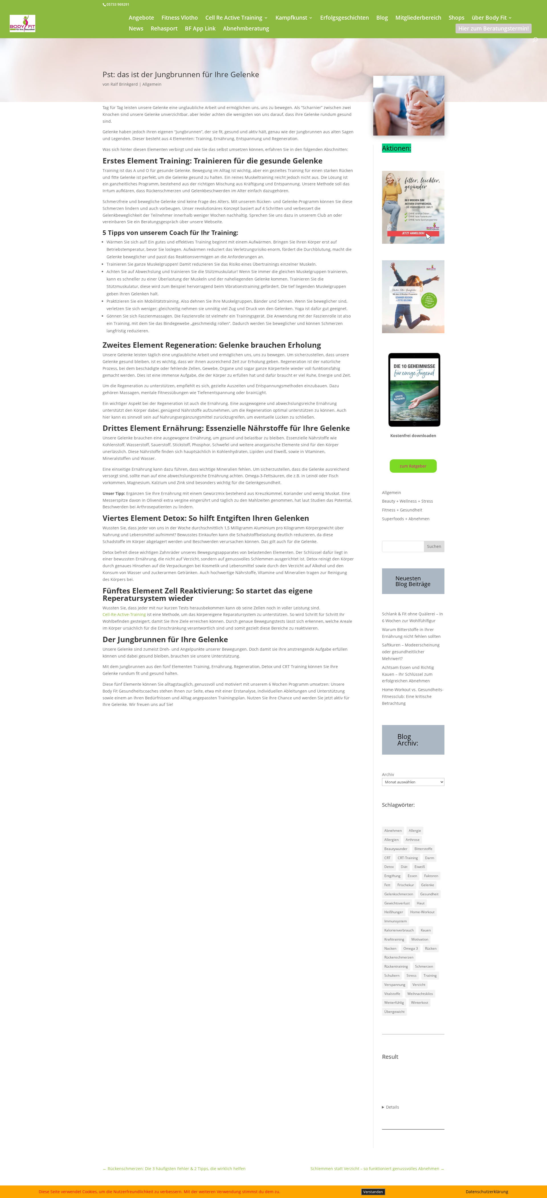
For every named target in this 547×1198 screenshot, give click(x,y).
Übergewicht (394, 1011)
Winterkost (419, 1002)
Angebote (141, 18)
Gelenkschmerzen (398, 894)
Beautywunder (395, 848)
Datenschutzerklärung (487, 1191)
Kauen (426, 930)
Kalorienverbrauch (399, 930)
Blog (382, 18)
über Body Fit (489, 18)
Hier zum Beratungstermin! (493, 28)
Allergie (415, 830)
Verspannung (394, 984)
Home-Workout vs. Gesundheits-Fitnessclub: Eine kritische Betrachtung (413, 696)
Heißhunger (393, 912)
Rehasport (164, 29)
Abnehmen (393, 830)
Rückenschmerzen (398, 957)
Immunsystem (395, 921)
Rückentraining (396, 966)
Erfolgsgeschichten (344, 18)
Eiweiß (420, 866)
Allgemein (152, 84)
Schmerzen (424, 966)
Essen (412, 875)
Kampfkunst (291, 18)
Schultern (391, 975)
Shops (456, 18)
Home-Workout (422, 912)
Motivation (419, 939)
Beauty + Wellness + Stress (407, 501)
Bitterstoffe (423, 848)
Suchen (434, 546)
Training (430, 975)
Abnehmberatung (246, 29)
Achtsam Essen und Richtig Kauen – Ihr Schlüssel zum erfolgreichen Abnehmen (408, 674)
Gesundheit (429, 894)
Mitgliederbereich (418, 18)
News (136, 29)
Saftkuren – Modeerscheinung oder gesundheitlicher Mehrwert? (411, 651)
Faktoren (431, 875)
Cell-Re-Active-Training (124, 614)
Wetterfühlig (394, 1002)
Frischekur (405, 884)
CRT (387, 857)
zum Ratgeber (413, 466)
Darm (429, 857)
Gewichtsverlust (397, 903)
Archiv (388, 774)
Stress (412, 975)
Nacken (390, 948)
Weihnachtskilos (420, 993)
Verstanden (373, 1191)
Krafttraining (394, 939)
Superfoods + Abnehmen (406, 518)
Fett (387, 884)
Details (392, 1107)
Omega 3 (410, 948)
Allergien (391, 839)
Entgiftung (392, 875)
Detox (389, 866)
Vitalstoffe (392, 993)
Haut (420, 903)
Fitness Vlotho (180, 18)
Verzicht (419, 984)
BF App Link (200, 29)
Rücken (430, 948)
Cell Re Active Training (233, 18)
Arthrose (413, 839)
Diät (404, 866)
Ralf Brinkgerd (124, 84)
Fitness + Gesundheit (402, 510)
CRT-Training (408, 857)
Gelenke (427, 884)
